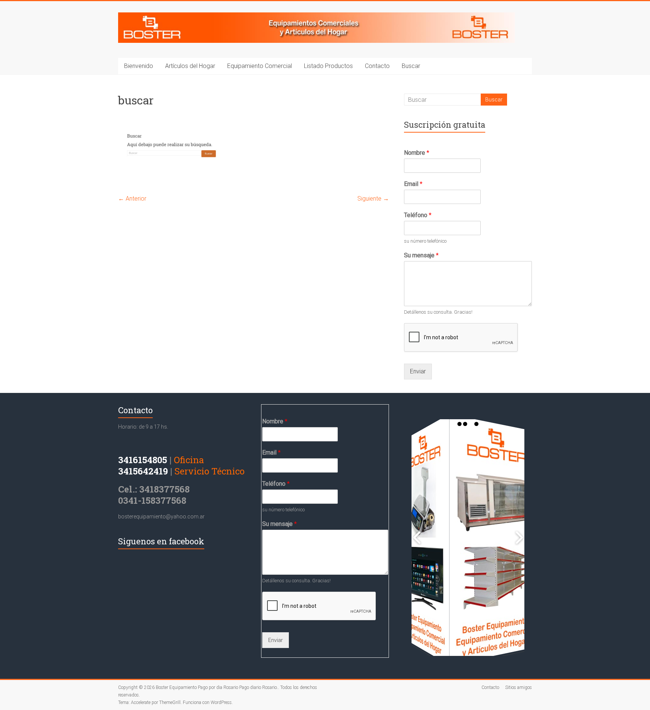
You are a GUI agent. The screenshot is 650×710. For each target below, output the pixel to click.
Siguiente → (373, 198)
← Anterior (132, 198)
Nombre (416, 152)
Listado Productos (328, 65)
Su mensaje (421, 255)
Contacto (377, 65)
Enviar (418, 371)
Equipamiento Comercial (259, 65)
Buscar (411, 65)
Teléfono (417, 215)
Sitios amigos (518, 687)
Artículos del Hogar (190, 65)
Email (413, 183)
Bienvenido (138, 65)
